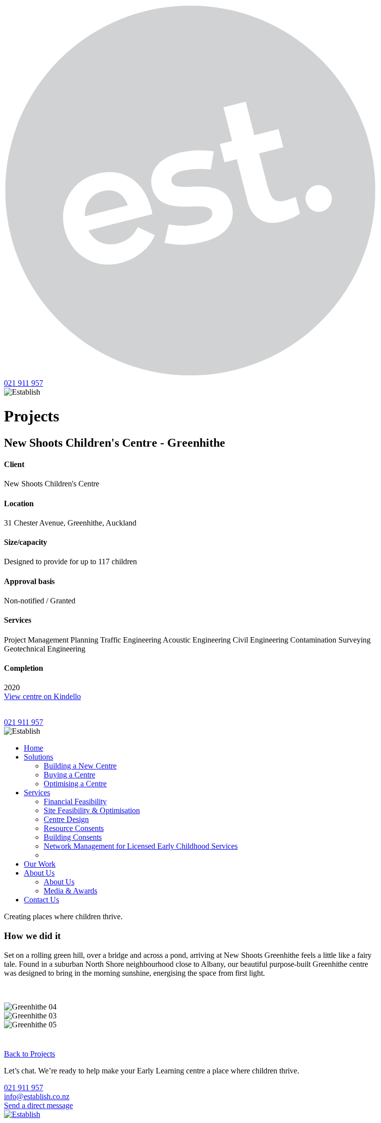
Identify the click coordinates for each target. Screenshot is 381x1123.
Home (33, 748)
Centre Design (66, 819)
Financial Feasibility (75, 801)
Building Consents (73, 837)
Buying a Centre (69, 774)
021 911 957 (23, 383)
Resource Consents (74, 828)
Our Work (40, 864)
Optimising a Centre (75, 783)
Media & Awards (70, 891)
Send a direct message (38, 1105)
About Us (39, 873)
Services (37, 792)
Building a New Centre (80, 766)
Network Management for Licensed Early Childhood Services (141, 846)
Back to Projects (29, 1054)
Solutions (38, 757)
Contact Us (41, 899)
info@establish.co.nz (36, 1096)
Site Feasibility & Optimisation (92, 810)
